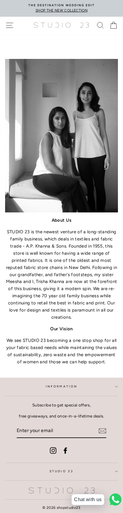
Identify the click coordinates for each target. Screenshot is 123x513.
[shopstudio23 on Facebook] (65, 450)
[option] (61, 8)
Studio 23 (61, 471)
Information (61, 386)
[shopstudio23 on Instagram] (53, 450)
